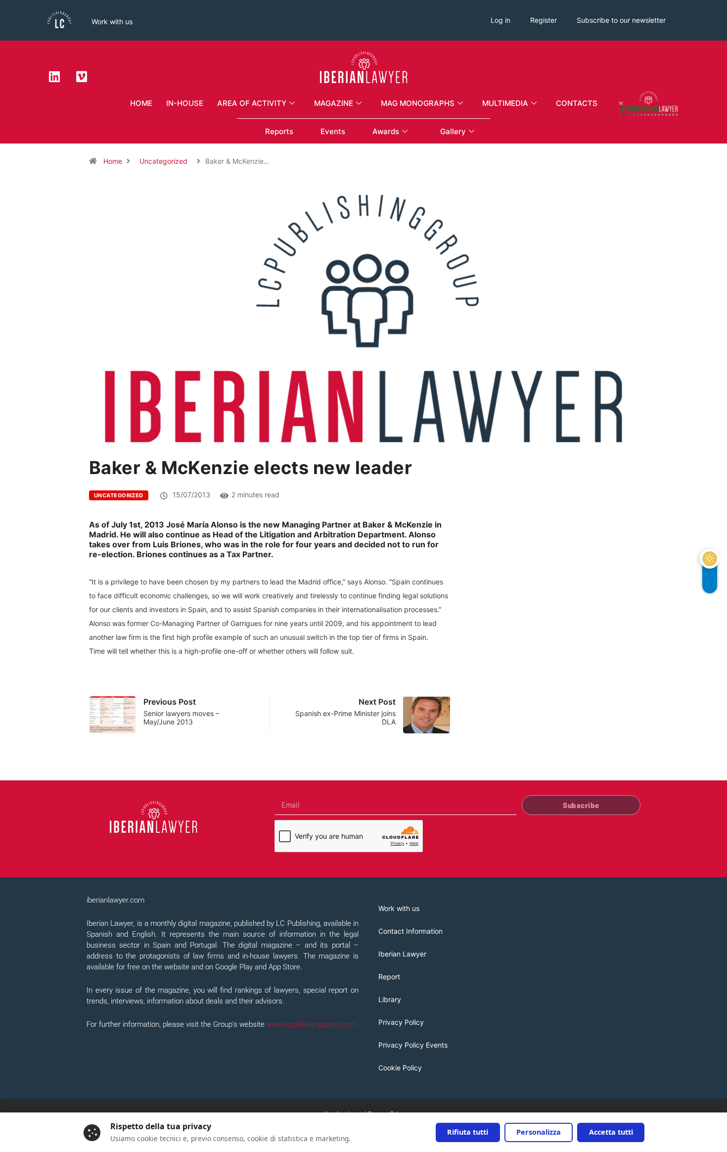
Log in (500, 20)
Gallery (453, 131)
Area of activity (251, 103)
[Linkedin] (54, 76)
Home (141, 103)
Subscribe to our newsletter (621, 20)
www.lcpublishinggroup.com (312, 1024)
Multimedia (505, 103)
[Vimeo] (81, 76)
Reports (279, 131)
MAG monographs (417, 103)
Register (543, 20)
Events (332, 131)
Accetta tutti (611, 1132)
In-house (184, 103)
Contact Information (410, 931)
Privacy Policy (401, 1022)
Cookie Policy (400, 1067)
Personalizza (538, 1132)
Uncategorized (163, 161)
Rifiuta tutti (467, 1132)
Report (389, 976)
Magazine (333, 103)
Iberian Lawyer (402, 954)
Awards (385, 131)
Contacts (576, 103)
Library (389, 999)
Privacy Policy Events (413, 1045)
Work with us (112, 21)
